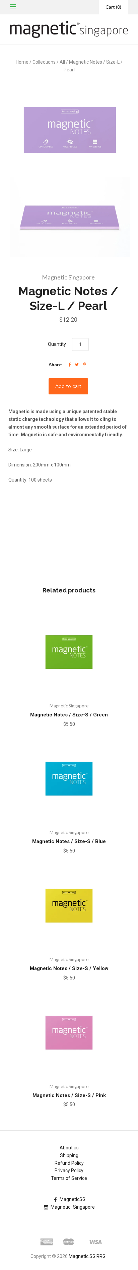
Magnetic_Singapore (73, 1207)
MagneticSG (72, 1199)
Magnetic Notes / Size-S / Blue (69, 841)
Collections (44, 62)
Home (22, 62)
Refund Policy (69, 1163)
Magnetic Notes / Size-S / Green (69, 715)
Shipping (69, 1155)
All (62, 62)
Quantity (57, 344)
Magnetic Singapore (68, 277)
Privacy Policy (69, 1170)
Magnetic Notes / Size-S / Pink (69, 1095)
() (113, 7)
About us (69, 1147)
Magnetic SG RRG (87, 1256)
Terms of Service (69, 1178)
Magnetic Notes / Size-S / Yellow (69, 968)
